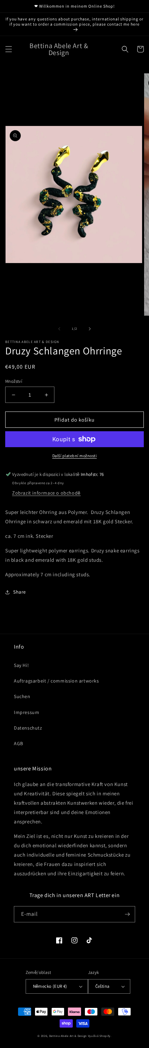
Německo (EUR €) (50, 986)
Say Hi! (21, 665)
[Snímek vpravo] (89, 328)
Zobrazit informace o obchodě (46, 493)
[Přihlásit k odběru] (127, 914)
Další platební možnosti (74, 455)
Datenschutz (28, 728)
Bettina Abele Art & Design (68, 1036)
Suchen (22, 696)
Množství (13, 381)
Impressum (26, 712)
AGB (18, 743)
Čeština (102, 986)
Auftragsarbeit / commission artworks (56, 681)
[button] (8, 49)
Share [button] (19, 592)
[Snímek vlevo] (59, 328)
